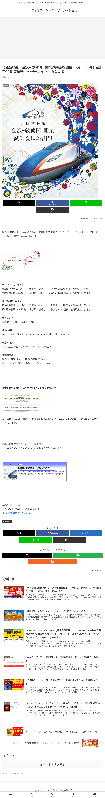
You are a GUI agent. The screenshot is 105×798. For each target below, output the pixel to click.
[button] (52, 210)
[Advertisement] (52, 37)
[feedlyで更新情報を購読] (78, 555)
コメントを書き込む (52, 764)
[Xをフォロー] (27, 555)
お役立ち (8, 521)
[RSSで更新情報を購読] (52, 561)
